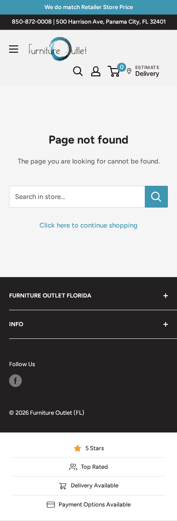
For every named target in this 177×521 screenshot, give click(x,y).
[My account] (95, 71)
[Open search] (78, 71)
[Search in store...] (156, 197)
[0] (114, 71)
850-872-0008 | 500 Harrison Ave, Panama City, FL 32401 (89, 21)
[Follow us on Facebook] (15, 380)
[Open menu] (13, 49)
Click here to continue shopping (88, 225)
